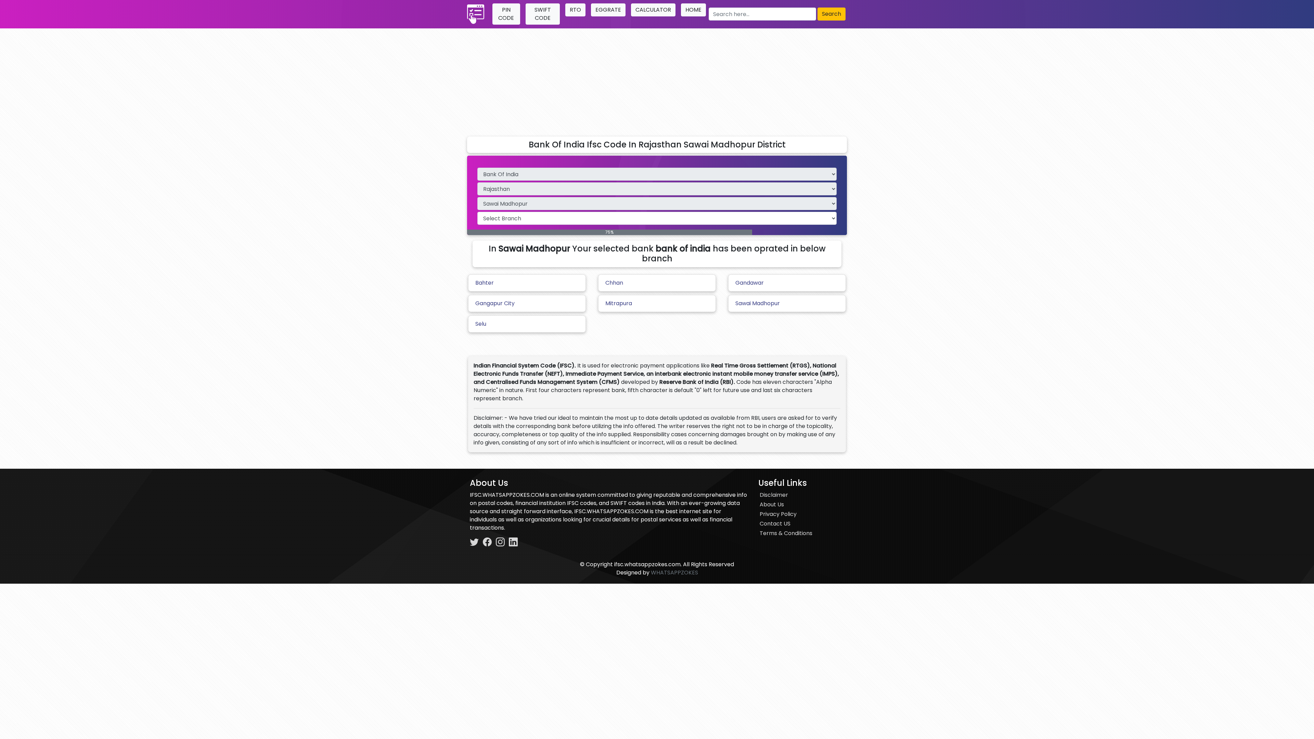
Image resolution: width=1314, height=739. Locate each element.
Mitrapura (618, 303)
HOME (693, 10)
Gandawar (749, 283)
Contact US (775, 524)
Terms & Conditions (786, 533)
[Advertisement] (657, 80)
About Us (772, 504)
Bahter (484, 283)
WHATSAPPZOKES (674, 572)
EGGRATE (608, 10)
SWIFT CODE (542, 14)
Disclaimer (774, 495)
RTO (575, 10)
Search (831, 14)
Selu (480, 324)
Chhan (614, 283)
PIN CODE (506, 14)
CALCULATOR (653, 10)
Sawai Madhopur (757, 303)
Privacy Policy (778, 514)
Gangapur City (495, 303)
